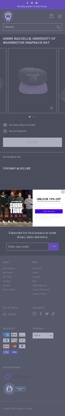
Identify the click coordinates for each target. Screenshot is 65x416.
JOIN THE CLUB (48, 211)
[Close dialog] (62, 191)
